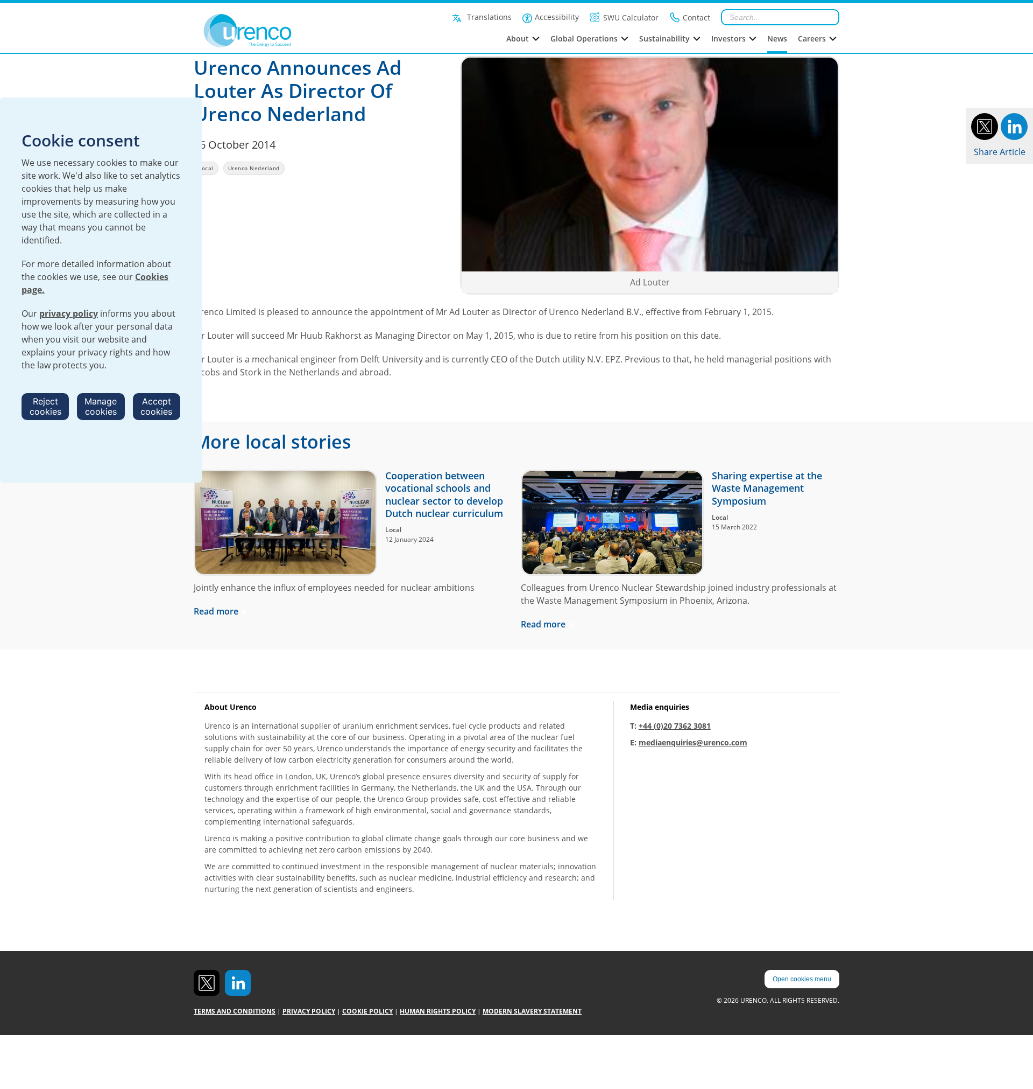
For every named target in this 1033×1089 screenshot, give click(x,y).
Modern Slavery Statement (532, 1011)
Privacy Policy (308, 1011)
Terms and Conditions (234, 1011)
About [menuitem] (517, 38)
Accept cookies (156, 406)
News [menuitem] (777, 38)
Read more (216, 611)
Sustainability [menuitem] (664, 38)
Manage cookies (100, 406)
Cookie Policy (367, 1011)
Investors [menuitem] (728, 38)
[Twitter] (985, 125)
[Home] (271, 30)
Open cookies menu (802, 979)
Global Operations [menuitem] (584, 38)
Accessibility (557, 17)
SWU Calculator (631, 17)
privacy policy (68, 313)
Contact (696, 17)
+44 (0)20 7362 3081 (675, 726)
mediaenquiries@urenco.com (693, 742)
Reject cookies (45, 406)
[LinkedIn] (1014, 125)
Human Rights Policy (438, 1011)
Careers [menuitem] (812, 38)
